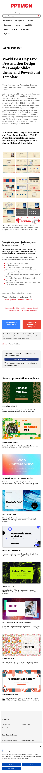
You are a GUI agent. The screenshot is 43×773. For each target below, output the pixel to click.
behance (29, 299)
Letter (21, 336)
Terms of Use (6, 724)
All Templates (7, 20)
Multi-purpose (19, 20)
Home (4, 344)
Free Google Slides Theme (29, 334)
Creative (17, 25)
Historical (16, 336)
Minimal (14, 29)
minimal (26, 336)
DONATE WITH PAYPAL (21, 359)
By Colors (7, 34)
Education (7, 25)
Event (6, 29)
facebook (6, 299)
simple (23, 338)
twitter (14, 299)
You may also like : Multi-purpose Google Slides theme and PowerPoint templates (21, 309)
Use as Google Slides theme (11, 323)
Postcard (8, 338)
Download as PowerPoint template (32, 324)
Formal (20, 334)
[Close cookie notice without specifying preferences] (40, 746)
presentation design (16, 338)
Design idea (10, 334)
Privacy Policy (26, 724)
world (27, 338)
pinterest (21, 299)
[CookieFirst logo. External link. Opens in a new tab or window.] (2, 750)
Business (30, 20)
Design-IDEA (28, 25)
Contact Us (5, 728)
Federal (16, 334)
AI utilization (25, 29)
